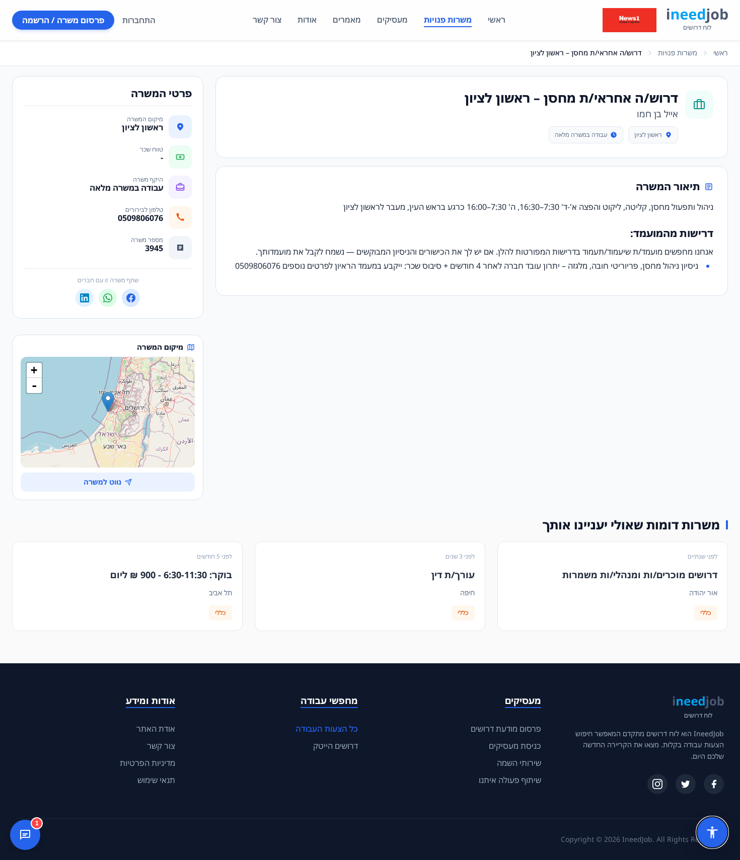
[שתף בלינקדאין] (85, 298)
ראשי (496, 19)
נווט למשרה (102, 482)
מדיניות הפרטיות (147, 762)
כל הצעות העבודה (326, 728)
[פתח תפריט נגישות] (712, 832)
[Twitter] (686, 784)
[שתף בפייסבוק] (131, 298)
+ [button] (34, 370)
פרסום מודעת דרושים (506, 728)
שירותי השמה (519, 762)
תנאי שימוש (156, 780)
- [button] (34, 385)
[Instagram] (657, 784)
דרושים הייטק (335, 745)
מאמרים (347, 19)
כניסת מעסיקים (515, 745)
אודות (307, 19)
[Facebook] (714, 784)
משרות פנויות (448, 19)
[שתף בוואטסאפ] (108, 298)
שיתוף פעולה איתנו (510, 780)
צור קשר (267, 19)
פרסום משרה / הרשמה (63, 20)
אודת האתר (155, 728)
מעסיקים (392, 19)
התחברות (139, 20)
